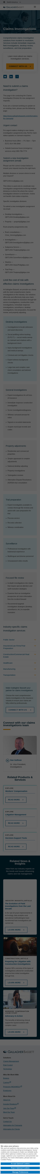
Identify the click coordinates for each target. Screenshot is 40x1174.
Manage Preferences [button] (20, 1172)
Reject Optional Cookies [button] (20, 1168)
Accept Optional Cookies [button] (20, 1164)
